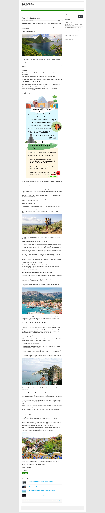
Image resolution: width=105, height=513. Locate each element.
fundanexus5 (28, 4)
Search (66, 14)
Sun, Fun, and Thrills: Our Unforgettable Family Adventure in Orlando (40, 481)
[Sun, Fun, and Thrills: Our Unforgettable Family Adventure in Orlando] (24, 484)
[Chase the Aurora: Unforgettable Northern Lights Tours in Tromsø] (24, 497)
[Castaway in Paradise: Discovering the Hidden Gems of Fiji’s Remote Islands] (24, 493)
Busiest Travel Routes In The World (54, 500)
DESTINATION (28, 14)
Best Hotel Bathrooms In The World (30, 500)
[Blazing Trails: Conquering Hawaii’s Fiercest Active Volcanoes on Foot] (24, 488)
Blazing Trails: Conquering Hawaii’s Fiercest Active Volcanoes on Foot (40, 486)
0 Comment (60, 20)
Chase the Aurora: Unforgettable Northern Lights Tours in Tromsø (39, 495)
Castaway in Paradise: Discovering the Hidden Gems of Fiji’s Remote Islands (41, 490)
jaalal (24, 20)
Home (23, 14)
